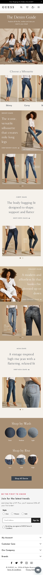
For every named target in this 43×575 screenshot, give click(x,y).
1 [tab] (20, 188)
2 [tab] (22, 188)
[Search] (21, 7)
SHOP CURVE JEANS (20, 218)
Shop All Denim (21, 478)
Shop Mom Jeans (20, 369)
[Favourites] (27, 7)
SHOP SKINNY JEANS (9, 148)
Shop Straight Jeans (30, 299)
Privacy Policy (31, 570)
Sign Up (36, 520)
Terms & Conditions (14, 570)
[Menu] (38, 7)
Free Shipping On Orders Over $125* (21, 2)
